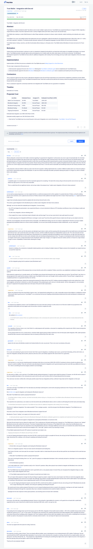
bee (10, 256)
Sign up (81, 141)
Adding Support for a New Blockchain (54, 63)
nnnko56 (10, 326)
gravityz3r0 (10, 341)
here (22, 134)
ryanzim (9, 268)
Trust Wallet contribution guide (48, 68)
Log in (71, 141)
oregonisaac (9, 11)
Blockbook (31, 70)
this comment (19, 315)
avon (8, 508)
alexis (8, 522)
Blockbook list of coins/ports (14, 467)
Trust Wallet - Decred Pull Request (67, 119)
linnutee (9, 155)
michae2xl (9, 349)
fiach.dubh (9, 498)
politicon (10, 178)
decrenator (9, 531)
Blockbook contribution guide (48, 70)
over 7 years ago (16, 155)
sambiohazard (10, 191)
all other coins (12, 392)
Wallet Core (32, 68)
